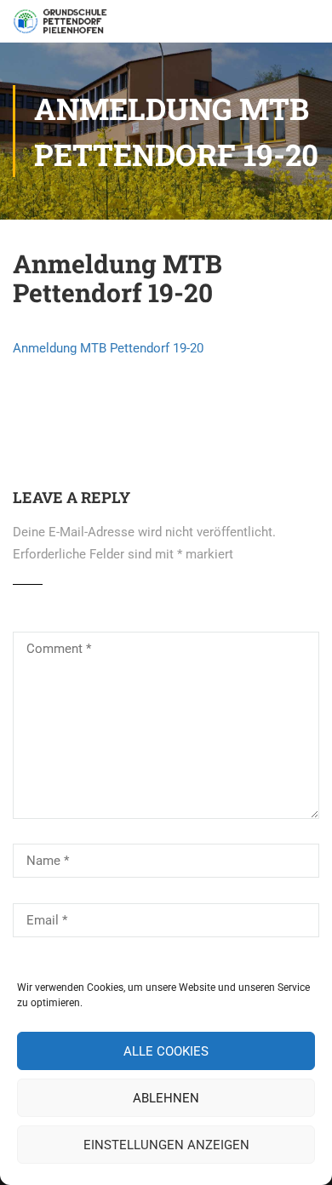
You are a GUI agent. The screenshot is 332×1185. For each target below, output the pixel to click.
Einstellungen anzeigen (166, 1145)
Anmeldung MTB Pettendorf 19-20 (108, 348)
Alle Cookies (166, 1051)
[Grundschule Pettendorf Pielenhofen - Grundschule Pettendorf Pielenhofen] (62, 26)
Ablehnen (166, 1098)
